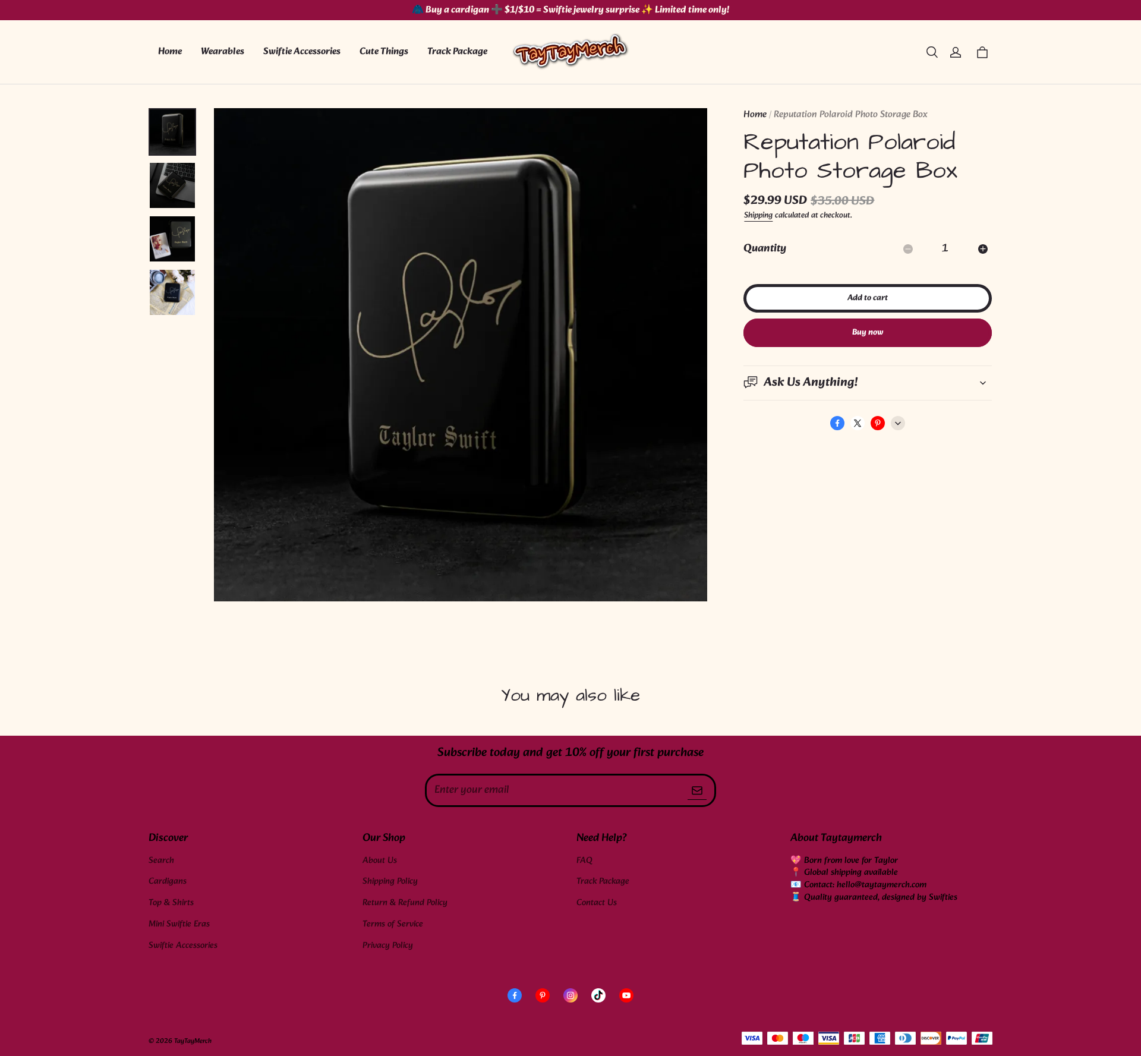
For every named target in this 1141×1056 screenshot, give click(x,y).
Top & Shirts (171, 903)
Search (161, 860)
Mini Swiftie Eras (179, 924)
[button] (932, 52)
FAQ (584, 860)
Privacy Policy (388, 945)
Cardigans (168, 881)
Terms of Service (393, 924)
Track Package (457, 51)
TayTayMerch (193, 1041)
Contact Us (596, 903)
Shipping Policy (390, 881)
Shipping (758, 215)
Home (170, 51)
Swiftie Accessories (302, 51)
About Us (380, 860)
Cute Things (384, 51)
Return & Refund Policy (405, 903)
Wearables (222, 51)
